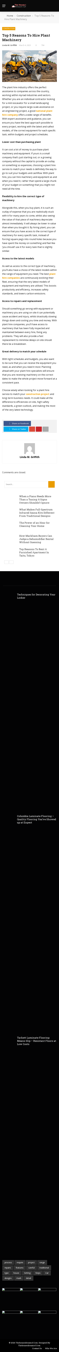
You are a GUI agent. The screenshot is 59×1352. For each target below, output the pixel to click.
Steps (38, 1273)
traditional (44, 1267)
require (20, 1262)
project (31, 1262)
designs (8, 1278)
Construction (9, 28)
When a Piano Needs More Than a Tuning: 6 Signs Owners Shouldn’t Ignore (35, 499)
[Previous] (6, 562)
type (7, 1273)
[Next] (11, 562)
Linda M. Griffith (9, 45)
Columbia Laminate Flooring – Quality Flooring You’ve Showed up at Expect (36, 819)
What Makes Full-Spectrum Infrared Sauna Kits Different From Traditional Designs (36, 513)
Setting (27, 1273)
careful (31, 1267)
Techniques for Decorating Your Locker (36, 596)
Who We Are (51, 1348)
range (42, 1262)
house (16, 1273)
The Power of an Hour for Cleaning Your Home (34, 524)
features (19, 1267)
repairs (8, 1267)
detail (28, 1278)
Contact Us (37, 1348)
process (8, 1262)
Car (47, 1273)
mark (18, 1278)
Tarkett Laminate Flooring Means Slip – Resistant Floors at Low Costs (36, 1041)
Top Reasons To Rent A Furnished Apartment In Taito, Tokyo (34, 552)
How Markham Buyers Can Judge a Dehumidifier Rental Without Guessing (36, 539)
